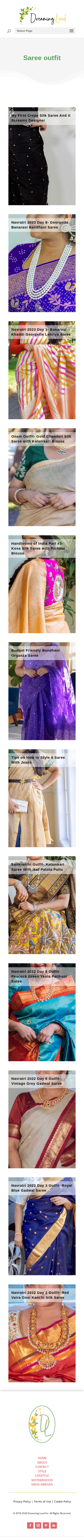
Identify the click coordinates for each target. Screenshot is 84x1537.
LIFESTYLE (42, 1475)
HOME (42, 1458)
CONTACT (42, 1467)
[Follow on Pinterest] (46, 1525)
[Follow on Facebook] (30, 1525)
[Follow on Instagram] (38, 1525)
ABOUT (42, 1462)
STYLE (42, 1471)
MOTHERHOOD (42, 1480)
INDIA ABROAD (42, 1484)
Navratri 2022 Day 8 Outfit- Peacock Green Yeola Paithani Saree (39, 976)
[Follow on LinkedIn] (54, 1525)
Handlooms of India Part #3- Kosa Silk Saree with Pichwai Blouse (38, 548)
